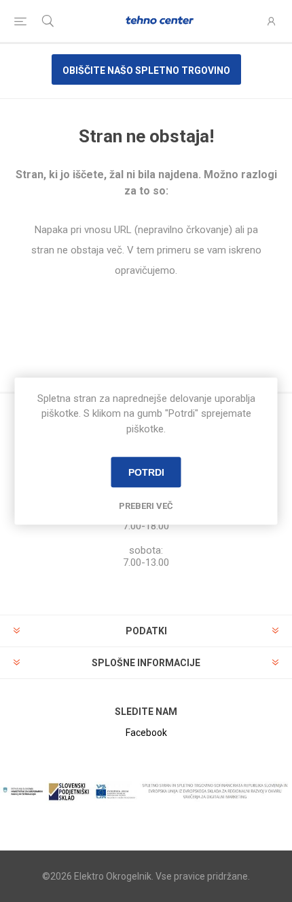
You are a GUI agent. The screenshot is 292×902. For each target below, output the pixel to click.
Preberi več (146, 506)
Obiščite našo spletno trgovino (146, 70)
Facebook (146, 732)
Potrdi (146, 472)
